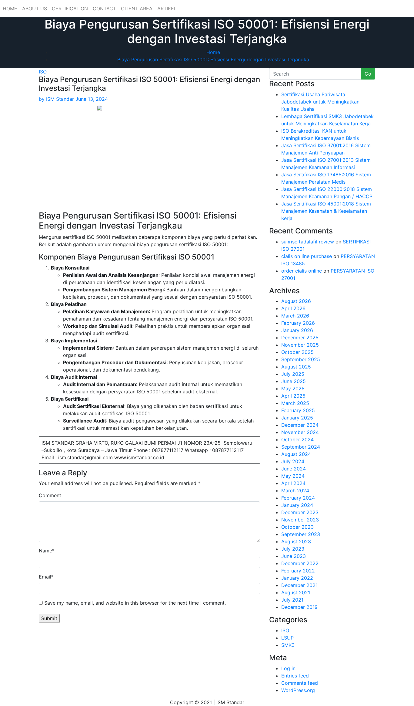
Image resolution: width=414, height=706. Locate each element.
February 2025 (298, 410)
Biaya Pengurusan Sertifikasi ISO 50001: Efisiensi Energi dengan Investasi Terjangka (213, 59)
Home (213, 52)
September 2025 (300, 359)
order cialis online (301, 271)
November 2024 (300, 432)
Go (368, 74)
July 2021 (292, 600)
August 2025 (296, 367)
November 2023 (300, 520)
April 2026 (293, 308)
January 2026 (297, 330)
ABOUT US (34, 8)
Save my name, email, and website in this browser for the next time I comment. (135, 603)
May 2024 (293, 476)
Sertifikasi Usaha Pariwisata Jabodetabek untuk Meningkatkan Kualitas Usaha (320, 101)
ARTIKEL (167, 8)
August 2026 (296, 301)
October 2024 (297, 439)
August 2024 (296, 454)
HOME (10, 8)
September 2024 (300, 447)
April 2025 (293, 396)
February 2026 (298, 323)
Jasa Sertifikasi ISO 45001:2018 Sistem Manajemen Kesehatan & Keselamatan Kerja (326, 211)
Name (47, 551)
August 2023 (296, 541)
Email (46, 577)
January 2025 (297, 418)
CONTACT (104, 8)
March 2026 (295, 316)
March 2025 (295, 403)
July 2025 (292, 374)
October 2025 (297, 352)
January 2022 (297, 578)
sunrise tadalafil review (307, 242)
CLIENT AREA (136, 8)
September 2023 (300, 534)
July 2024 (292, 461)
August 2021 (295, 592)
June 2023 (293, 556)
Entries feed (295, 676)
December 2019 (299, 607)
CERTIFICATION (70, 8)
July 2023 (292, 549)
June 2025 (293, 381)
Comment (50, 495)
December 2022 (300, 563)
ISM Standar (56, 99)
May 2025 (293, 388)
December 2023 (300, 512)
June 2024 (293, 469)
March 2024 (295, 490)
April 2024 (293, 483)
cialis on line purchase (306, 256)
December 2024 (300, 425)
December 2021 (299, 585)
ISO (43, 72)
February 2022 (298, 571)
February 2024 (298, 498)
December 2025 (300, 337)
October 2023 (297, 527)
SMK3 (288, 645)
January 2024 (297, 505)
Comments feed (299, 683)
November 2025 (300, 345)
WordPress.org (298, 690)
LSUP (287, 638)
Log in (288, 668)
